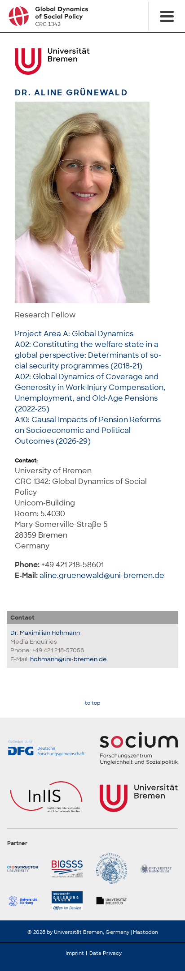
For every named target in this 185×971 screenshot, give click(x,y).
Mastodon (145, 932)
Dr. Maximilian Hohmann (45, 633)
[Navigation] (166, 16)
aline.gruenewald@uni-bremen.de (102, 575)
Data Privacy (105, 953)
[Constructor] (25, 868)
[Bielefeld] (114, 900)
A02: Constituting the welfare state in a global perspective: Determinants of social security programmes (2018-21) (88, 355)
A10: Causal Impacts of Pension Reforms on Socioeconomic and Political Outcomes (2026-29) (88, 430)
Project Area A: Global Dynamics (74, 333)
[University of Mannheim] (159, 868)
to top (92, 703)
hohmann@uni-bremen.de (68, 659)
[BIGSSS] (70, 868)
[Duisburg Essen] (70, 900)
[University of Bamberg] (114, 868)
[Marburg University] (25, 900)
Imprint (75, 953)
